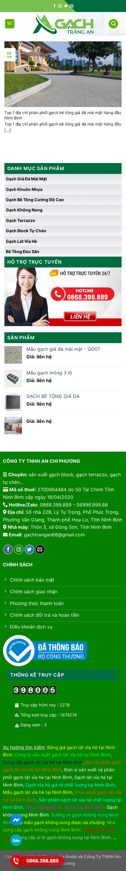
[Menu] (10, 24)
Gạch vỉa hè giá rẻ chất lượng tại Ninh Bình (70, 785)
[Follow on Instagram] (60, 6)
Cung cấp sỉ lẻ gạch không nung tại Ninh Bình (63, 837)
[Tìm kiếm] (113, 24)
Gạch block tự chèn (26, 230)
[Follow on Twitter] (66, 6)
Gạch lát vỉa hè (21, 241)
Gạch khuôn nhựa (24, 189)
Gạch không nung (24, 209)
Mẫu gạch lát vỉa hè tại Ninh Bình (37, 792)
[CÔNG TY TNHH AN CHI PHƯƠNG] (63, 24)
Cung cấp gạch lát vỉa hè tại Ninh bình (43, 762)
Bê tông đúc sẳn (22, 251)
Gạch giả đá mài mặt (26, 178)
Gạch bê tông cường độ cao (35, 199)
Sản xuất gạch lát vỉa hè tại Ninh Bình (64, 807)
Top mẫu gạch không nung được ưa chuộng (60, 822)
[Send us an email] (71, 6)
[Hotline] (16, 860)
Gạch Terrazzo (20, 220)
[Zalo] (16, 840)
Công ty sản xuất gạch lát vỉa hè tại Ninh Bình (62, 755)
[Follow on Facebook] (54, 6)
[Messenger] (16, 819)
